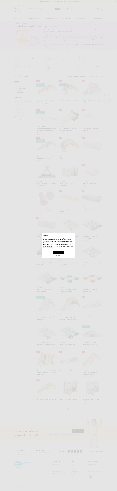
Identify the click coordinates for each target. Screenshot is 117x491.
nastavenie (58, 256)
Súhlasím (58, 252)
